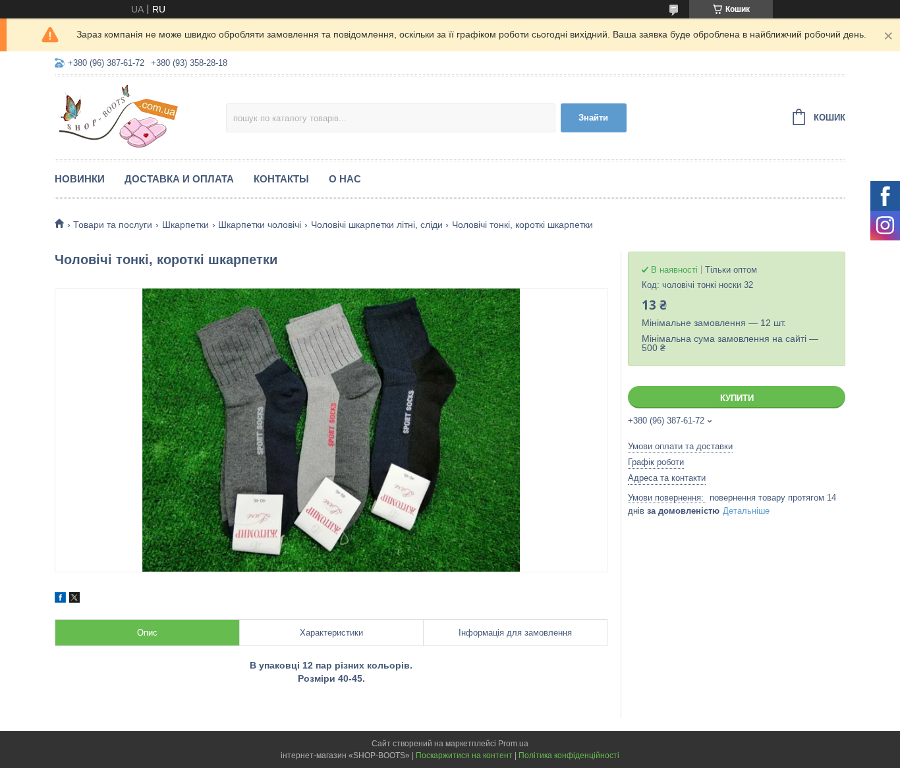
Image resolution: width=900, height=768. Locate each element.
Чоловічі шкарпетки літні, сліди (377, 224)
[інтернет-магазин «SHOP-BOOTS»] (140, 116)
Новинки (80, 179)
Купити (737, 398)
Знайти (593, 118)
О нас (345, 179)
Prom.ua (513, 743)
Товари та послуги (112, 224)
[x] (74, 599)
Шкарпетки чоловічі (259, 224)
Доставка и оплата (179, 179)
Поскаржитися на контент (464, 755)
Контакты (281, 179)
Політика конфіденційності (569, 755)
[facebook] (60, 599)
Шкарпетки (185, 224)
